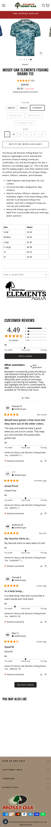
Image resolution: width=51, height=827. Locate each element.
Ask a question (14, 275)
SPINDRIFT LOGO (25, 123)
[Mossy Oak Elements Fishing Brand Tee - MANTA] (4, 744)
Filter (27, 398)
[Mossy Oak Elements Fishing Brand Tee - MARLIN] (7, 744)
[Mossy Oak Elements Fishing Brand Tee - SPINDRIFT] (10, 744)
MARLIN (23, 107)
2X (35, 134)
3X (42, 134)
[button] (36, 328)
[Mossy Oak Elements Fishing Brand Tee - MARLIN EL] (13, 744)
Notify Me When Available (25, 144)
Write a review (25, 356)
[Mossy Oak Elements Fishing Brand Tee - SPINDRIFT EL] (4, 747)
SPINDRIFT (37, 107)
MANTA (11, 107)
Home (25, 64)
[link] (25, 80)
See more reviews (25, 684)
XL (27, 134)
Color (25, 102)
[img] (38, 366)
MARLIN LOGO (16, 115)
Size (25, 129)
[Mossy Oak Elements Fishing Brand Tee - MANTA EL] (16, 744)
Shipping (16, 92)
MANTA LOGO (34, 115)
